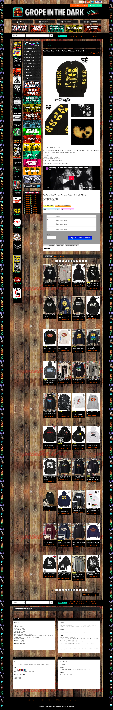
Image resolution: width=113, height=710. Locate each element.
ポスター (83, 35)
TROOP (78, 35)
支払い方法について (32, 700)
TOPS (49, 42)
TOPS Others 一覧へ (90, 595)
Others (53, 42)
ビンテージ (71, 36)
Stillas (70, 35)
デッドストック (86, 36)
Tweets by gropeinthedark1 (30, 189)
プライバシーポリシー (73, 700)
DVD (96, 36)
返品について (51, 700)
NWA (92, 36)
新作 (74, 35)
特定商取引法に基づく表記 (61, 700)
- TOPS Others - (59, 256)
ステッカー (93, 35)
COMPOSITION (78, 36)
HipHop (49, 45)
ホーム (44, 42)
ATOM (83, 700)
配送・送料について (42, 700)
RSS (80, 700)
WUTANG (88, 35)
